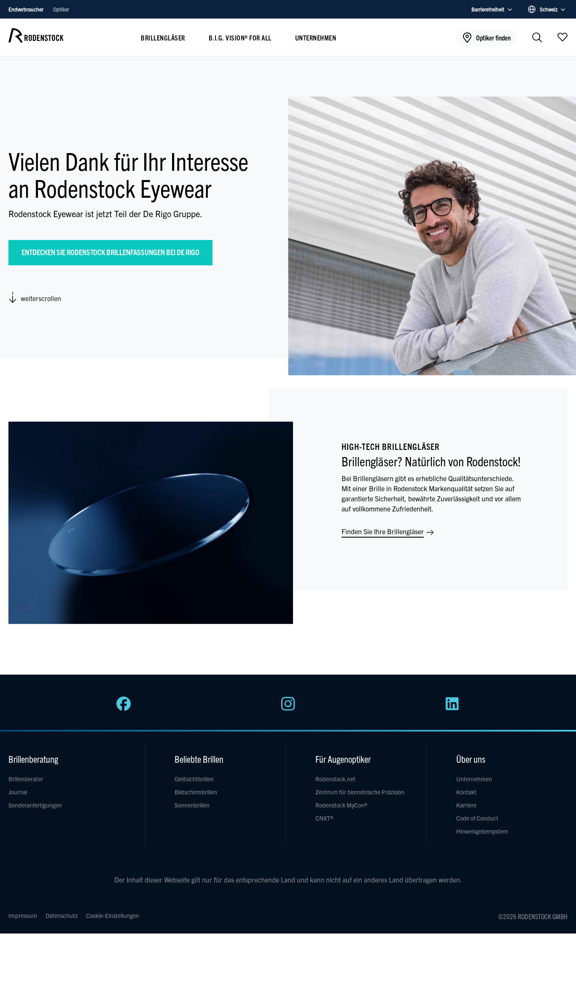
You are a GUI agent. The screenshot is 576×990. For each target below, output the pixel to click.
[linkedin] (452, 708)
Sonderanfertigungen (35, 805)
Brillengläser (163, 37)
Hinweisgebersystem (482, 831)
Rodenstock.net (335, 779)
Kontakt (466, 792)
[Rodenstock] (35, 39)
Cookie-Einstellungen (112, 915)
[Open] (562, 37)
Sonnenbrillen (192, 805)
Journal (17, 792)
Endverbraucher (26, 9)
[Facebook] (123, 708)
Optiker (61, 9)
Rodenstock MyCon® (341, 805)
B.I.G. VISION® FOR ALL (240, 37)
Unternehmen (315, 37)
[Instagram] (288, 708)
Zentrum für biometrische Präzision (359, 792)
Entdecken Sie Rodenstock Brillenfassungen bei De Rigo (110, 252)
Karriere (466, 805)
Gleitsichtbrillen (194, 779)
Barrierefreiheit (487, 9)
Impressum (22, 915)
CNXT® (324, 818)
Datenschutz (62, 915)
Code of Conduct (477, 818)
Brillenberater (25, 779)
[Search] (537, 38)
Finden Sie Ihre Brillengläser (383, 531)
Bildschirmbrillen (196, 792)
